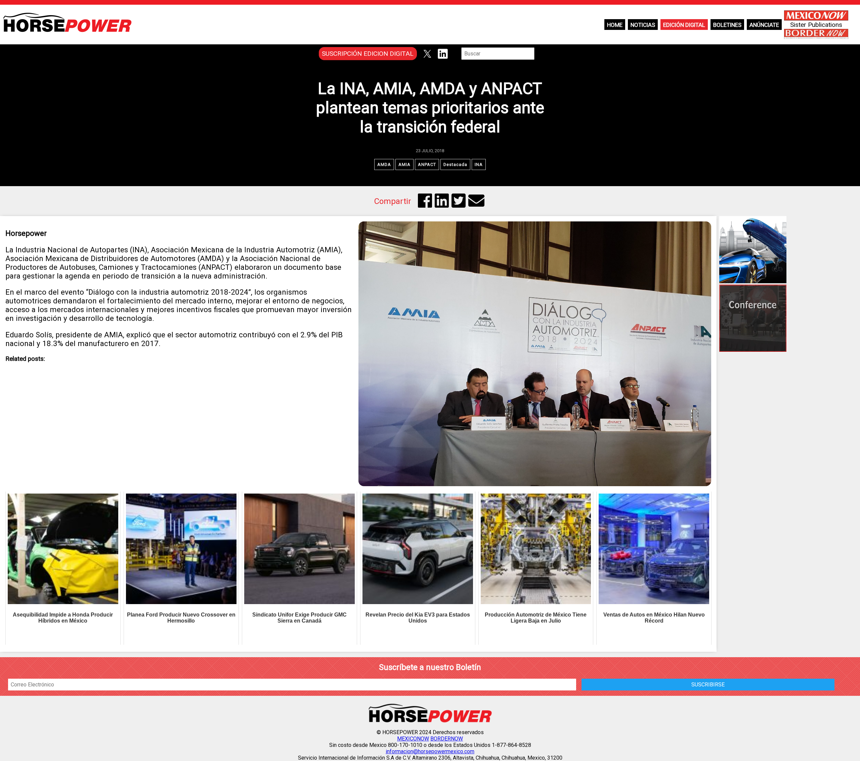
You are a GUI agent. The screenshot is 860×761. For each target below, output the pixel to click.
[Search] (539, 53)
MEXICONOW (413, 738)
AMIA (404, 164)
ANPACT (427, 164)
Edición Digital (684, 25)
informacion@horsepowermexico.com (430, 751)
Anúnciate (764, 25)
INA (479, 164)
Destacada (455, 164)
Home (614, 25)
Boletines (727, 25)
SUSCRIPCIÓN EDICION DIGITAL (368, 53)
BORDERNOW (446, 738)
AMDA (384, 164)
